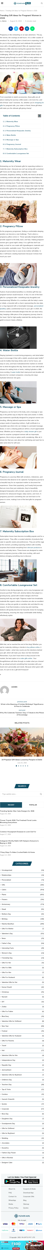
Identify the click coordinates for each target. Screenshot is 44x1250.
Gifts (23, 885)
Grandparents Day (23, 1123)
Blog (24, 1200)
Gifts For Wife (23, 968)
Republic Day (23, 1065)
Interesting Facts (23, 948)
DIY (23, 1002)
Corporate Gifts (28, 1196)
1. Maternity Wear (11, 121)
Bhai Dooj (23, 1016)
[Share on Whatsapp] (32, 28)
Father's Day (23, 943)
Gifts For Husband (23, 977)
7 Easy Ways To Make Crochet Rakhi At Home (17, 852)
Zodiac (23, 1007)
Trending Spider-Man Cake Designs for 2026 (17, 811)
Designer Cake (23, 1162)
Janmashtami (23, 1070)
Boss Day (23, 1114)
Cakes (23, 890)
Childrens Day (23, 1080)
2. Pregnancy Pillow (12, 126)
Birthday (23, 919)
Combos (23, 1094)
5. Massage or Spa (12, 140)
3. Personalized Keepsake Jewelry (18, 131)
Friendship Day (23, 958)
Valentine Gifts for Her (23, 982)
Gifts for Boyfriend (23, 1133)
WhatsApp (12, 1200)
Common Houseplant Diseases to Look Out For (18, 832)
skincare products (33, 547)
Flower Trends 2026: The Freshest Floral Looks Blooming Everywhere (18, 821)
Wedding (23, 1138)
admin (4, 21)
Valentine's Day (23, 933)
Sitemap (26, 1204)
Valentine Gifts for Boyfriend (23, 1075)
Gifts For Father (23, 1011)
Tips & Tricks (23, 1089)
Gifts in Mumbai (23, 1158)
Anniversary (23, 904)
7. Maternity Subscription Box (16, 149)
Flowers (23, 899)
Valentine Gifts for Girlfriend (23, 1021)
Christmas (23, 992)
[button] (2, 747)
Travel (23, 1045)
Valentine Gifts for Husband (23, 1036)
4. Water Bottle (10, 135)
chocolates (23, 1143)
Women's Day (23, 953)
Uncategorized (23, 870)
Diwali (23, 909)
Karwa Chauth (23, 987)
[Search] (42, 3)
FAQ (10, 1193)
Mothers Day (23, 914)
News (23, 938)
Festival (23, 1031)
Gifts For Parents (23, 1041)
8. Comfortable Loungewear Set (17, 153)
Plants (23, 894)
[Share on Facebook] (10, 28)
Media (11, 1204)
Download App (28, 1193)
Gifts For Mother (23, 929)
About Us (12, 1189)
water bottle (16, 372)
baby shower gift (31, 431)
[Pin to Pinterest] (21, 28)
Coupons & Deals (29, 1189)
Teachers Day (23, 1084)
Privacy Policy (13, 1208)
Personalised (23, 880)
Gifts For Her (23, 963)
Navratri (23, 997)
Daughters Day (23, 1119)
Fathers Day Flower (23, 1153)
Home (2, 11)
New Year (23, 1026)
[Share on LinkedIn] (27, 28)
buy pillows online (33, 647)
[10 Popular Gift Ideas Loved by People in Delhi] (22, 742)
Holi (23, 1050)
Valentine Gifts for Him (23, 1055)
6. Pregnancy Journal (13, 144)
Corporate (23, 1109)
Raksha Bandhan (23, 924)
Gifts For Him (23, 972)
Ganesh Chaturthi (23, 1099)
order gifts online (26, 658)
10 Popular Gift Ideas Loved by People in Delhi (22, 759)
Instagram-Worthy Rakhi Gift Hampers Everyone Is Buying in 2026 (19, 842)
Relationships (23, 875)
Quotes (23, 1104)
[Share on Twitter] (16, 28)
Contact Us (12, 1196)
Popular (33, 805)
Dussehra (23, 1148)
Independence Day (23, 1060)
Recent (11, 805)
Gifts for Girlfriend (23, 1128)
